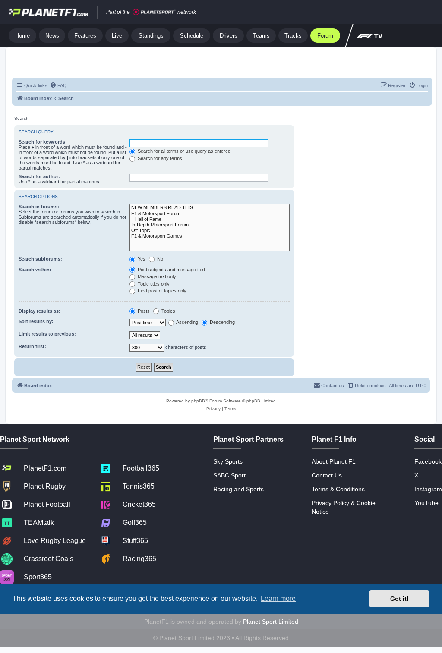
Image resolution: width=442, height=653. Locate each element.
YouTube (426, 502)
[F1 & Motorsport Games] (209, 236)
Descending (221, 322)
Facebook (428, 461)
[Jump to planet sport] (154, 12)
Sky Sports (228, 461)
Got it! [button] (399, 598)
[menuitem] (58, 85)
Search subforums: (40, 258)
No (159, 258)
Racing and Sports (238, 489)
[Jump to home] (48, 12)
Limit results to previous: (47, 333)
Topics (167, 311)
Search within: (35, 269)
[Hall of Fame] (209, 219)
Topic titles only (153, 283)
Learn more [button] (278, 598)
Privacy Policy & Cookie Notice (344, 507)
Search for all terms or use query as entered (183, 151)
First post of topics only (161, 290)
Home (22, 35)
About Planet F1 (334, 461)
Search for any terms (159, 158)
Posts (143, 311)
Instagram (428, 489)
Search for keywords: (43, 141)
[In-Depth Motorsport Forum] (209, 225)
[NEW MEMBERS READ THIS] (209, 207)
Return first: (32, 346)
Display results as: (39, 311)
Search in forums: (39, 206)
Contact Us (327, 475)
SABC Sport (229, 475)
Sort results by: (36, 321)
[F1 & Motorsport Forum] (209, 214)
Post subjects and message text (170, 269)
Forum (325, 35)
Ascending (186, 322)
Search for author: (39, 176)
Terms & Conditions (338, 489)
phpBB (198, 401)
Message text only (156, 276)
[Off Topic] (209, 230)
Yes (140, 258)
